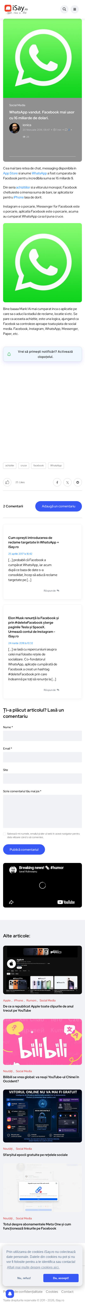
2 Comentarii (13, 506)
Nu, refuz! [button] (24, 1278)
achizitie (9, 465)
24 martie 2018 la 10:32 (20, 643)
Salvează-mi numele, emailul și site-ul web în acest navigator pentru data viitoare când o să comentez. (43, 835)
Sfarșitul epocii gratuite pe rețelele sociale (35, 1155)
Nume (8, 727)
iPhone (19, 197)
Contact (67, 1291)
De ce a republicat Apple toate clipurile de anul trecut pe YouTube (38, 1008)
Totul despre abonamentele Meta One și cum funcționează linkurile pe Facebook (37, 1226)
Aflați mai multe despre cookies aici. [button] (33, 1267)
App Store (10, 173)
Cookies (52, 1291)
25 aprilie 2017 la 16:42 (20, 553)
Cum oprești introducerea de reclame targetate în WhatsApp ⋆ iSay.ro (33, 542)
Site (5, 770)
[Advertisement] (42, 410)
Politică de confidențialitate (22, 1291)
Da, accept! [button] (61, 1278)
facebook (38, 465)
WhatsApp (39, 173)
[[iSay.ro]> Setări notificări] (10, 1294)
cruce (24, 465)
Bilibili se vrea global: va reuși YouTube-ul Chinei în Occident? (41, 1079)
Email (7, 748)
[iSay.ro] (16, 9)
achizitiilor (23, 187)
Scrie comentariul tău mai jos (22, 791)
